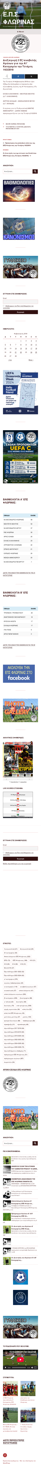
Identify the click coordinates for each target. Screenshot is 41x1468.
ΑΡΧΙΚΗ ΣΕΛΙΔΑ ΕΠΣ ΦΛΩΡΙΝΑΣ (17, 1069)
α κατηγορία (10, 987)
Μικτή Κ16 (9, 968)
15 (21, 348)
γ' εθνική (9, 1002)
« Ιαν (10, 360)
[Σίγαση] (32, 1368)
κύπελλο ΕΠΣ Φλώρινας (14, 1013)
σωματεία (9, 1062)
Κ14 (15, 964)
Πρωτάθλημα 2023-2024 (14, 975)
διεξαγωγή (27, 127)
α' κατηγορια (11, 979)
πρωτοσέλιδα (14, 782)
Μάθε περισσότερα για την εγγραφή (17, 863)
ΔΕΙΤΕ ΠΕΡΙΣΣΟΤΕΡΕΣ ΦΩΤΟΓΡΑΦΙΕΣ (13, 1441)
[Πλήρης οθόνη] (35, 1368)
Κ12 (7, 964)
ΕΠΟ (7, 960)
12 (5, 348)
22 (21, 352)
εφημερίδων (23, 782)
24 (31, 352)
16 (26, 348)
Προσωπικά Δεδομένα (10, 1461)
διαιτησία (21, 1002)
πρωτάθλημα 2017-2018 (12, 128)
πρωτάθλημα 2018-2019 (14, 1032)
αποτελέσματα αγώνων (15, 994)
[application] (20, 1360)
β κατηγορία (26, 998)
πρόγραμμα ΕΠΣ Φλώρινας (15, 1054)
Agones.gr (25, 817)
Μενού (21, 32)
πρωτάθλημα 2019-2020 (14, 1036)
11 (36, 344)
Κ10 (32, 960)
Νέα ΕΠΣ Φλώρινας (11, 124)
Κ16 (23, 964)
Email (4, 298)
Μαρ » (31, 360)
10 (31, 344)
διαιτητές (9, 1005)
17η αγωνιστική (10, 127)
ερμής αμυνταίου (12, 1009)
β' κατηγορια (10, 998)
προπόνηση (22, 1024)
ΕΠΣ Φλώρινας (15, 57)
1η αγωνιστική (11, 949)
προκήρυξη (9, 1024)
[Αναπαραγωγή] (6, 1368)
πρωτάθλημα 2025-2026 (14, 1047)
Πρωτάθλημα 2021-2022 (14, 971)
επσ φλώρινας (24, 1005)
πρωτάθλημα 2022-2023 (14, 1039)
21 (16, 352)
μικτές (27, 1017)
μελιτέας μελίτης (12, 1017)
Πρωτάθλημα (21, 124)
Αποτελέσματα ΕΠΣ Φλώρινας (17, 956)
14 (16, 348)
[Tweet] (31, 76)
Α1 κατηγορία (19, 127)
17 (31, 348)
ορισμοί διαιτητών (12, 1021)
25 (36, 352)
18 (36, 348)
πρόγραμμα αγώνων (14, 1058)
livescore (31, 817)
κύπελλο (27, 1009)
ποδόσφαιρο (29, 1021)
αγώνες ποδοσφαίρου (13, 983)
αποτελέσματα (26, 990)
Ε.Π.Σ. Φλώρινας (18, 18)
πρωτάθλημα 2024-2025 (14, 1043)
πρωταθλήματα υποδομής (15, 1051)
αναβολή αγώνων (28, 987)
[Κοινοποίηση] (18, 76)
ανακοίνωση (10, 990)
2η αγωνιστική (27, 949)
